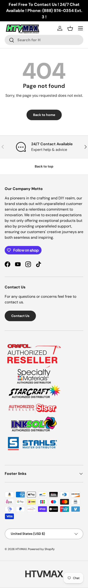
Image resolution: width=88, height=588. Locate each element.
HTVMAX (21, 549)
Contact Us (20, 316)
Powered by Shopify (41, 549)
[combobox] (44, 40)
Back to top (44, 166)
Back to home (44, 115)
